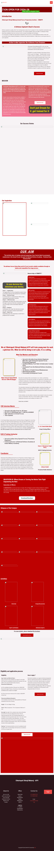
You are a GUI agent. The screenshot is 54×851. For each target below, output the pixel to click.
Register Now (48, 792)
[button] (3, 23)
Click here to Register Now (31, 11)
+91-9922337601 (34, 796)
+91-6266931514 (34, 794)
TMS (35, 847)
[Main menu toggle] (51, 2)
